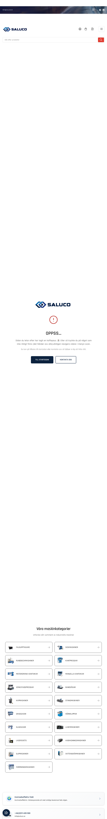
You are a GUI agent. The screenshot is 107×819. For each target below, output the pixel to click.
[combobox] (53, 40)
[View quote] (92, 29)
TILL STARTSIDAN (42, 359)
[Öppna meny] (101, 29)
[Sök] (101, 40)
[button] (53, 798)
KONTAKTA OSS (66, 359)
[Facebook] (100, 10)
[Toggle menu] (93, 10)
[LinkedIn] (103, 10)
